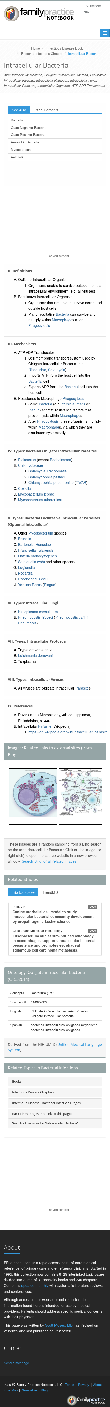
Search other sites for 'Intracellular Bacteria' (45, 1123)
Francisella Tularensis (35, 550)
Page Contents (46, 109)
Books (16, 1081)
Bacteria (17, 120)
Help (87, 11)
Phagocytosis (39, 325)
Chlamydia (56, 369)
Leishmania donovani (35, 655)
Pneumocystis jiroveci (35, 617)
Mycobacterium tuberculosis (40, 499)
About (97, 1384)
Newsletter (29, 1389)
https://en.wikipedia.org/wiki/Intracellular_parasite (68, 731)
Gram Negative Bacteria (28, 127)
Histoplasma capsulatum (38, 611)
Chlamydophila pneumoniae (51, 482)
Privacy (83, 1384)
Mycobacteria (21, 149)
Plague (34, 409)
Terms (69, 1384)
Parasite (82, 688)
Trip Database (23, 892)
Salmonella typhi (31, 561)
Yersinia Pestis (73, 403)
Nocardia (25, 573)
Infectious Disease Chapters (33, 1092)
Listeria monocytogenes (37, 555)
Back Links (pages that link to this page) (42, 1113)
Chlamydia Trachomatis (47, 470)
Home (35, 48)
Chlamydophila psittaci (46, 476)
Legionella (26, 567)
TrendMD (50, 892)
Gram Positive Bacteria (28, 134)
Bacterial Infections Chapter (41, 53)
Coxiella (24, 488)
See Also (19, 109)
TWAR (81, 482)
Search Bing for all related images (49, 861)
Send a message (16, 1362)
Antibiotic (18, 156)
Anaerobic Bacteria (25, 142)
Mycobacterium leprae (36, 494)
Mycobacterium (40, 533)
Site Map (11, 1389)
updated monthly (34, 1285)
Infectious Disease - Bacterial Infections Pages (46, 1103)
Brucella (24, 538)
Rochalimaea (60, 459)
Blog (44, 1389)
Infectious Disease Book (65, 48)
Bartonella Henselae (34, 544)
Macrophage (62, 319)
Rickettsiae (37, 369)
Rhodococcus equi (33, 578)
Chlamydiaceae (30, 465)
